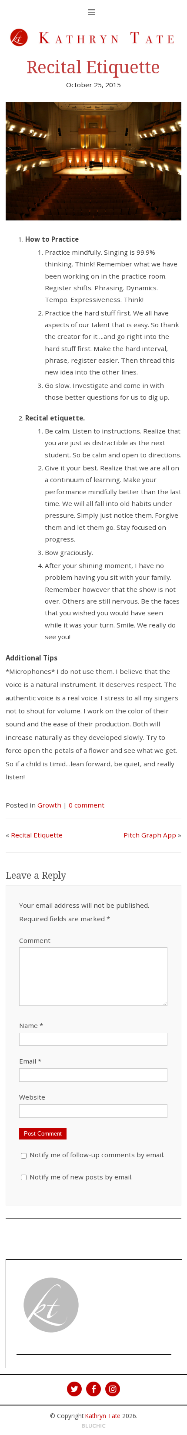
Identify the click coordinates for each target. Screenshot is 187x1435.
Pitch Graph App (150, 835)
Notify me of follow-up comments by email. (97, 1154)
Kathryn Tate (102, 1416)
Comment (34, 940)
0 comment (86, 805)
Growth (49, 805)
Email (30, 1061)
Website (32, 1097)
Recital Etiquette (93, 67)
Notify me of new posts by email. (81, 1176)
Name (31, 1025)
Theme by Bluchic (94, 1426)
